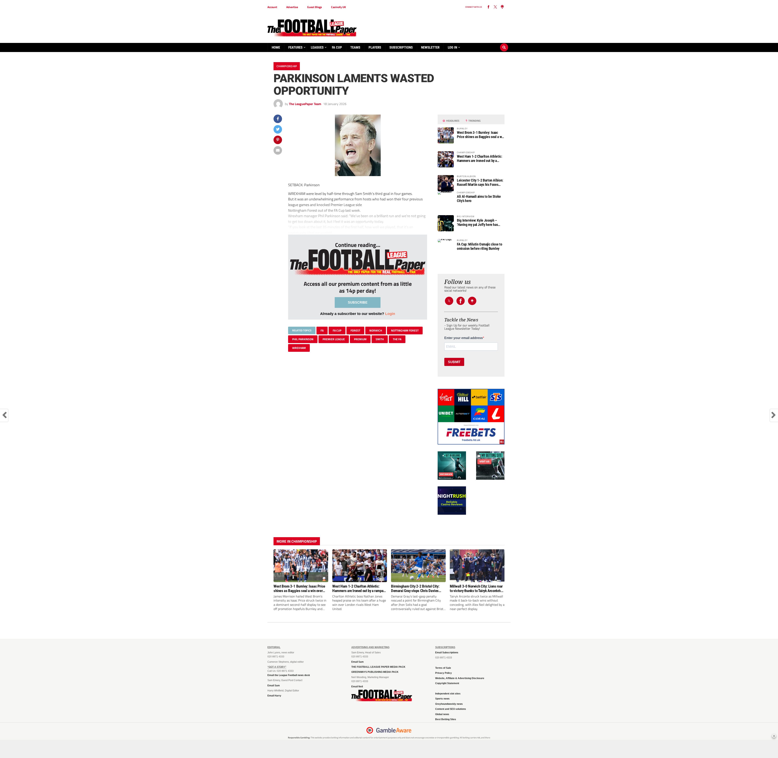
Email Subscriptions (446, 652)
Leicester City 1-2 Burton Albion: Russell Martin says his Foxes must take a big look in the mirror (480, 182)
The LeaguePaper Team (305, 103)
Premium (360, 339)
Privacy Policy (443, 673)
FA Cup (337, 47)
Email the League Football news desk (288, 675)
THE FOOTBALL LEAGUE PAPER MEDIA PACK (378, 667)
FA (322, 330)
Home (276, 47)
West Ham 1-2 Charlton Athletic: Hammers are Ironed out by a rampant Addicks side (479, 158)
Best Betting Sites (445, 719)
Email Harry (274, 695)
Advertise (292, 7)
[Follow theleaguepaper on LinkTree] (502, 7)
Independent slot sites (448, 693)
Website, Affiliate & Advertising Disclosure (459, 678)
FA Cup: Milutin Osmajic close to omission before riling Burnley (479, 246)
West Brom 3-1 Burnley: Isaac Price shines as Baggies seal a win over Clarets (480, 135)
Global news (442, 714)
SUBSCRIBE (358, 302)
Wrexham (299, 348)
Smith (380, 339)
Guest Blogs (314, 7)
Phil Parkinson (302, 339)
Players (375, 47)
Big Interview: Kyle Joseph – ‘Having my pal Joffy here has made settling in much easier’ (477, 222)
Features (295, 47)
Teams (355, 47)
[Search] (504, 43)
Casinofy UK (338, 7)
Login (390, 313)
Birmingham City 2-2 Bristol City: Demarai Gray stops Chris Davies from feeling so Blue (415, 588)
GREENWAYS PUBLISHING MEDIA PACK (375, 672)
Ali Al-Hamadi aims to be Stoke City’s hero (479, 199)
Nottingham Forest (405, 330)
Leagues (317, 47)
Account (272, 7)
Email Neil (357, 686)
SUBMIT (454, 362)
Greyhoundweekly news (449, 704)
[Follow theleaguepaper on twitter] (495, 7)
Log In (452, 47)
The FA (397, 339)
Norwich (375, 330)
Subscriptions (401, 47)
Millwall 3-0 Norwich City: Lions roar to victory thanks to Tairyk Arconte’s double (476, 588)
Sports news (442, 698)
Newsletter (430, 47)
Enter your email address (463, 338)
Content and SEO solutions (450, 709)
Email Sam (273, 685)
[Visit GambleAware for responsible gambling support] (393, 730)
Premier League (334, 339)
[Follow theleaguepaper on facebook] (488, 7)
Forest (355, 330)
